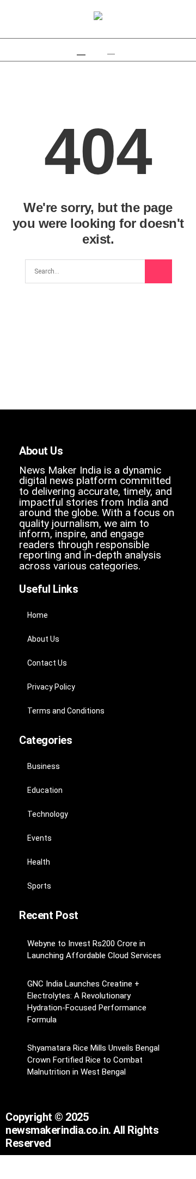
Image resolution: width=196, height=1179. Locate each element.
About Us (43, 639)
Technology (47, 814)
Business (43, 766)
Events (39, 838)
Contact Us (47, 663)
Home (37, 615)
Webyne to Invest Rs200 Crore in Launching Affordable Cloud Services (94, 949)
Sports (39, 886)
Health (38, 862)
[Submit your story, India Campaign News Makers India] (98, 16)
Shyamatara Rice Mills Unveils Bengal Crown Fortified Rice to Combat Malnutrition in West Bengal (93, 1060)
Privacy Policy (51, 686)
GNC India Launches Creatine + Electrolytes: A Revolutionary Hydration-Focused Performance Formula (86, 1002)
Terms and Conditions (66, 710)
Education (45, 790)
